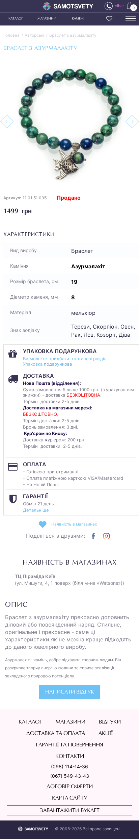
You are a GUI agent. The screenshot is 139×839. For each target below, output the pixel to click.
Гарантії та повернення (69, 745)
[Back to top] (124, 824)
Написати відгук (69, 692)
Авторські (34, 35)
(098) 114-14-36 (69, 766)
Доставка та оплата (55, 733)
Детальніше (36, 510)
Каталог (15, 19)
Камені (78, 19)
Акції (106, 733)
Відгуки (110, 722)
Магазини (46, 19)
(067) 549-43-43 (69, 776)
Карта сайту (69, 798)
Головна (11, 35)
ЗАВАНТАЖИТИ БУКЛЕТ (70, 810)
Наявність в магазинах (74, 524)
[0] (129, 5)
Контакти (69, 756)
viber (119, 6)
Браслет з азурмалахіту (72, 35)
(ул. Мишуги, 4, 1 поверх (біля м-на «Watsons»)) (69, 579)
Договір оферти (70, 787)
